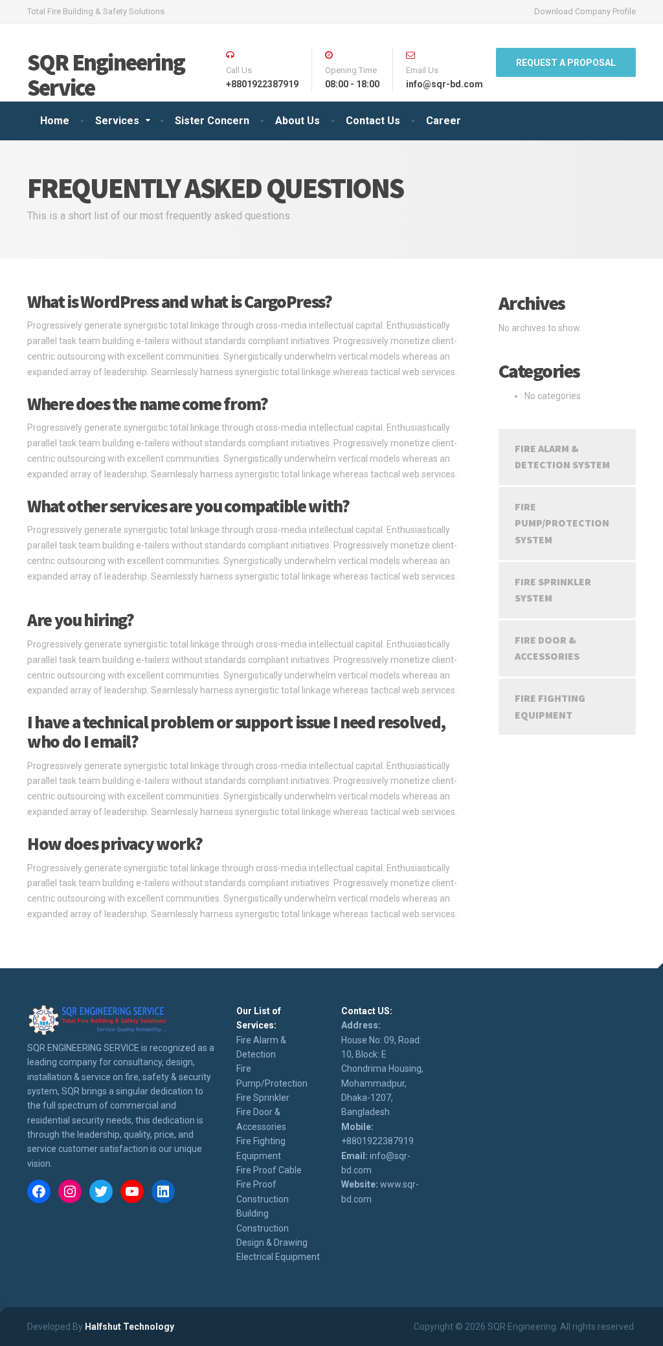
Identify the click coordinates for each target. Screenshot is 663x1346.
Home (54, 120)
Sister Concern (212, 120)
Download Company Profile (585, 11)
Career (443, 120)
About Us (297, 120)
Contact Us (373, 120)
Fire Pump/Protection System (562, 523)
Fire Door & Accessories (547, 648)
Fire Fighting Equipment (550, 706)
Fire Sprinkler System (553, 590)
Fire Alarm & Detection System (562, 457)
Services (117, 120)
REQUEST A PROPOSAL (566, 63)
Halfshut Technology (129, 1326)
